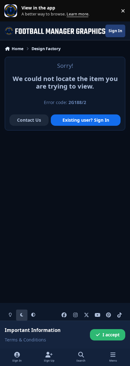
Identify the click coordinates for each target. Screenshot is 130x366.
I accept (111, 335)
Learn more (12, 11)
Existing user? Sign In (85, 120)
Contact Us (29, 120)
